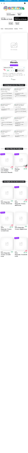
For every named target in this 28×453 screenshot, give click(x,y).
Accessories (11, 15)
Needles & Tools (6, 19)
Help (7, 6)
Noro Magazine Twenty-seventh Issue (5, 254)
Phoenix (21, 28)
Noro (2, 200)
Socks (11, 24)
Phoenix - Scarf (18, 170)
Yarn (17, 24)
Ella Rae (16, 28)
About (3, 6)
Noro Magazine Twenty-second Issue (6, 229)
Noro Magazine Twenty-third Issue (20, 203)
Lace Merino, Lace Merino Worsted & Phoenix (7, 170)
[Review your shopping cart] (25, 3)
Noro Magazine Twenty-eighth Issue (21, 228)
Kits (19, 15)
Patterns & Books (21, 19)
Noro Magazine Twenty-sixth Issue (6, 203)
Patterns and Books (9, 28)
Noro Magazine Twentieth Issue (21, 254)
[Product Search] (4, 3)
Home (2, 28)
